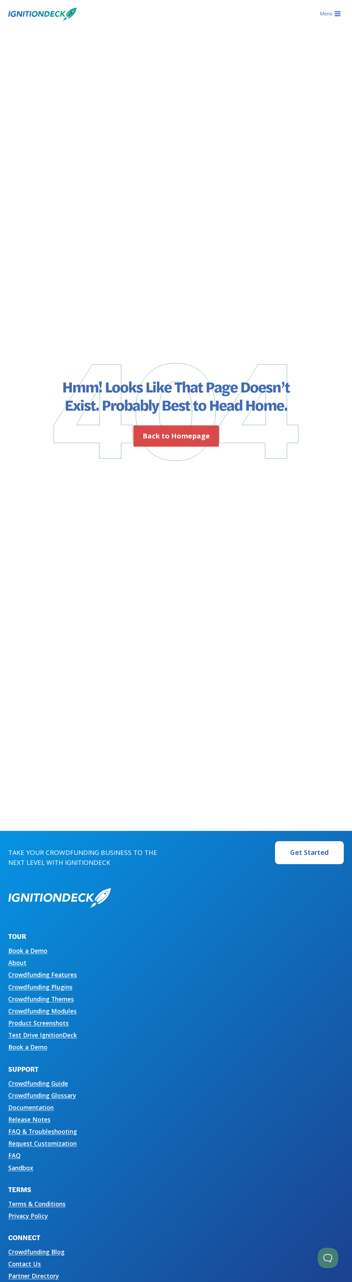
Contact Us (24, 1264)
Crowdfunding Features (42, 975)
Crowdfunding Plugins (40, 987)
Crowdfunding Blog (36, 1252)
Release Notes (29, 1119)
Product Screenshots (38, 1023)
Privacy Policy (28, 1216)
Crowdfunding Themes (41, 999)
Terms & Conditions (37, 1204)
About (17, 962)
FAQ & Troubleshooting (42, 1131)
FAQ (14, 1155)
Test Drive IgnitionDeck (42, 1035)
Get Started (309, 852)
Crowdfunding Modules (42, 1011)
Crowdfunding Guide (38, 1083)
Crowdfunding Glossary (42, 1095)
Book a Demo (27, 950)
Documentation (31, 1107)
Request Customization (42, 1143)
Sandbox (20, 1168)
